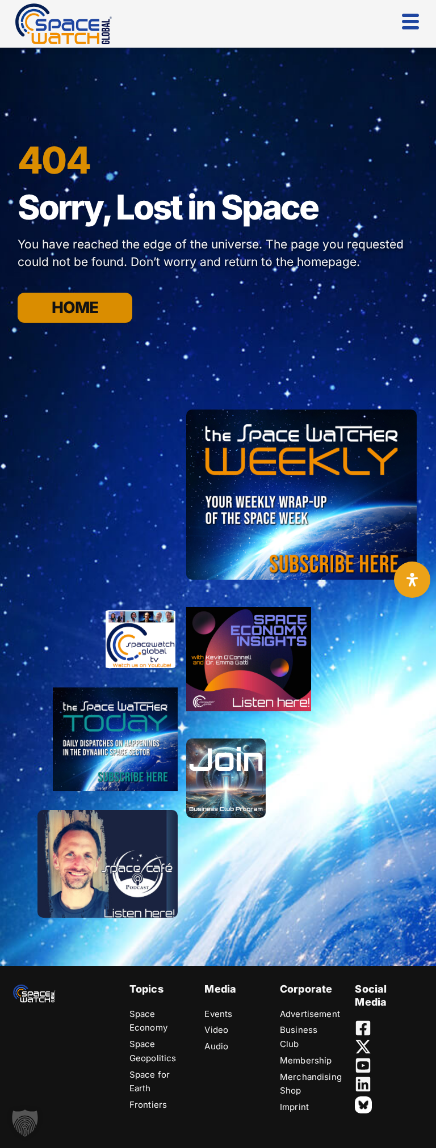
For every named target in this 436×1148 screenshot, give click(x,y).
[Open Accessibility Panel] (412, 580)
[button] (25, 1123)
